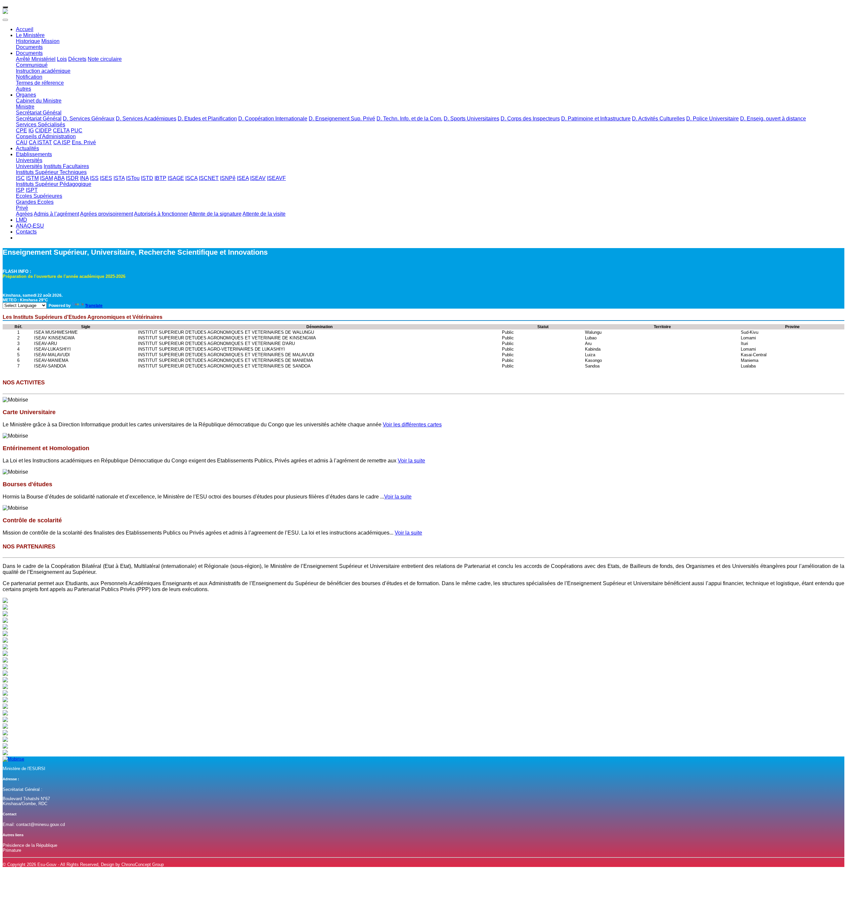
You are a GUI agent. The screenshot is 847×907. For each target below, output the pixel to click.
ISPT (32, 190)
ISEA (243, 178)
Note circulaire (105, 59)
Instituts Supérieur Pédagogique (53, 184)
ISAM (46, 178)
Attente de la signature (215, 214)
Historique (28, 41)
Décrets (77, 59)
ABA (59, 178)
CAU (21, 142)
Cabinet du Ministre (39, 101)
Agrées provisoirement (106, 214)
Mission (50, 41)
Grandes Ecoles (35, 202)
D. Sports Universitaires (471, 118)
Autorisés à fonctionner (161, 214)
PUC (76, 130)
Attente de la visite (264, 214)
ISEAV (258, 178)
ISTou (133, 178)
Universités (29, 160)
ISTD (147, 178)
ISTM (32, 178)
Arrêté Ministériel (36, 59)
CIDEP (43, 130)
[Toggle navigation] (5, 7)
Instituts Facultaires (66, 166)
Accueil (24, 29)
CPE (21, 130)
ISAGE (176, 178)
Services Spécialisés (40, 124)
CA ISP (61, 142)
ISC (20, 178)
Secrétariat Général (39, 112)
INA (84, 178)
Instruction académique (43, 71)
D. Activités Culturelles (658, 118)
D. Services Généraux (88, 118)
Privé (22, 208)
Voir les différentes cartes (412, 424)
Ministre (25, 106)
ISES (106, 178)
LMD (21, 220)
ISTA (119, 178)
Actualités (27, 148)
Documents (29, 47)
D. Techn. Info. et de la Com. (409, 118)
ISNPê (228, 178)
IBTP (160, 178)
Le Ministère (30, 35)
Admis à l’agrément (56, 214)
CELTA (61, 130)
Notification (29, 77)
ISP (20, 190)
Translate (94, 305)
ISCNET (209, 178)
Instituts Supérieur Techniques (51, 172)
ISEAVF (276, 178)
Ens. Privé (84, 142)
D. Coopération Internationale (272, 118)
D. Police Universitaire (712, 118)
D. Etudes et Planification (207, 118)
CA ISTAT (40, 142)
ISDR (72, 178)
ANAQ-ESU (30, 226)
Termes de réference (40, 83)
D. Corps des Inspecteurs (530, 118)
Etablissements (34, 154)
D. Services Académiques (146, 118)
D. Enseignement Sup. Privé (342, 118)
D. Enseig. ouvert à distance (773, 118)
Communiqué (32, 65)
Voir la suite (411, 460)
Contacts (26, 232)
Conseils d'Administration (46, 136)
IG (31, 130)
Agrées (24, 214)
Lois (62, 59)
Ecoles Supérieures (39, 196)
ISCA (191, 178)
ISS (94, 178)
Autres (23, 89)
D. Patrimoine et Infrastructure (596, 118)
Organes (26, 95)
